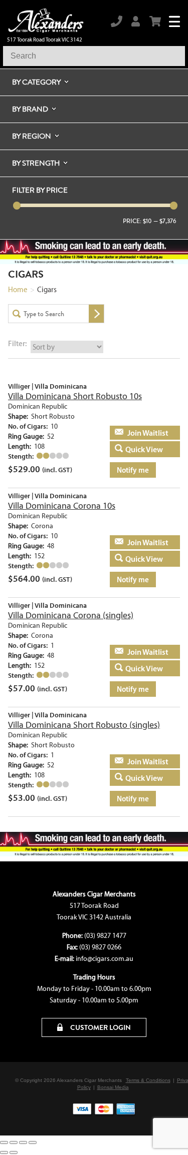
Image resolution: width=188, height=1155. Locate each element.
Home (18, 289)
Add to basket (138, 433)
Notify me (133, 470)
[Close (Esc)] (33, 1142)
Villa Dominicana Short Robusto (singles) (84, 724)
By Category (36, 82)
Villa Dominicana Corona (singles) (70, 615)
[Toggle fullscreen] (14, 1142)
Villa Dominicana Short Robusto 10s (75, 396)
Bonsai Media (113, 1087)
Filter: (17, 343)
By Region (31, 136)
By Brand (30, 109)
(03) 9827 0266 (100, 947)
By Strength (36, 163)
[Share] (23, 1142)
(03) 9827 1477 (105, 935)
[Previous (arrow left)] (4, 1152)
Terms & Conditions (148, 1080)
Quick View (144, 449)
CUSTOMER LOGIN (100, 1027)
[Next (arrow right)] (14, 1152)
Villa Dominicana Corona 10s (61, 505)
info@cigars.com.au (104, 958)
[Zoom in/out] (4, 1142)
